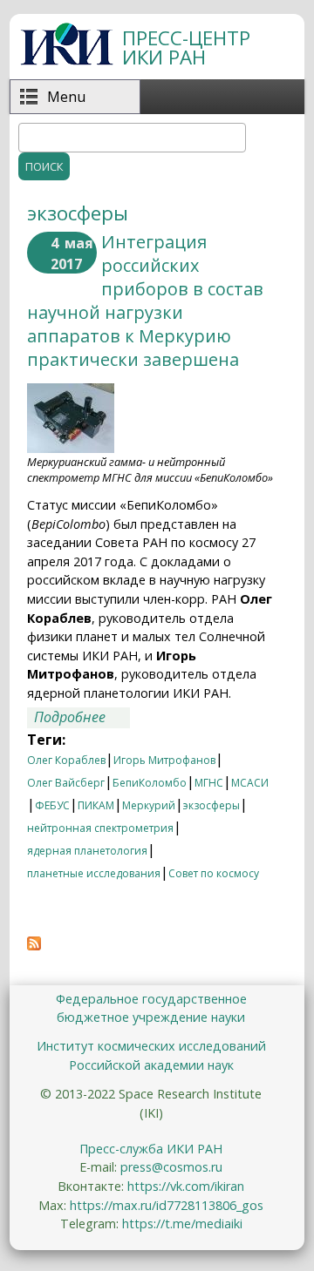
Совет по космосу (213, 873)
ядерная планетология (87, 850)
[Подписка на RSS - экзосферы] (34, 945)
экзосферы (211, 805)
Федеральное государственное (151, 998)
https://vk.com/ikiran (185, 1186)
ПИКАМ (96, 805)
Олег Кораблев (66, 760)
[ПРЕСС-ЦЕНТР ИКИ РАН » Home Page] (66, 60)
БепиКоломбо (150, 782)
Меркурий (148, 805)
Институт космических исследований (151, 1046)
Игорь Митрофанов (164, 760)
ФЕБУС (52, 805)
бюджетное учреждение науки (151, 1017)
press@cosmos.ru (171, 1167)
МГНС (209, 782)
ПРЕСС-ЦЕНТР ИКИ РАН (186, 47)
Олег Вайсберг (66, 782)
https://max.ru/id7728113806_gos (166, 1205)
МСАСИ (250, 782)
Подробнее (82, 717)
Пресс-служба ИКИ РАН (150, 1148)
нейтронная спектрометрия (100, 828)
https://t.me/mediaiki (182, 1223)
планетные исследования (93, 873)
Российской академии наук (151, 1065)
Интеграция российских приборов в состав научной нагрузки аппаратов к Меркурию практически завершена (145, 300)
